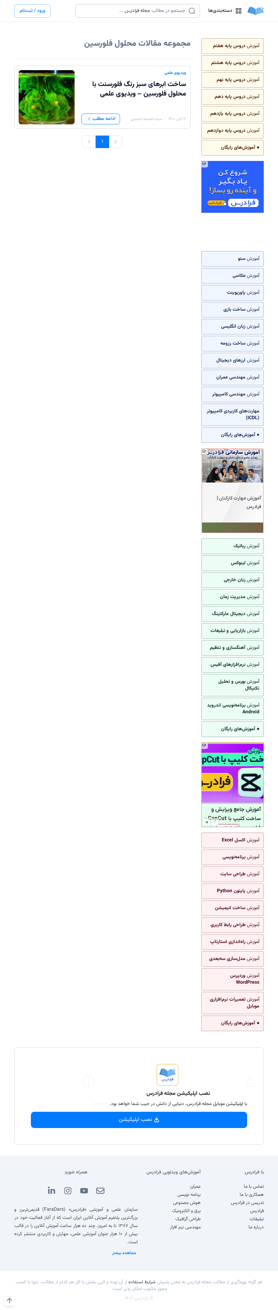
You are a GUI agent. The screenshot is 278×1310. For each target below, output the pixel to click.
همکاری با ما (252, 1195)
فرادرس (257, 1211)
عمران (195, 1186)
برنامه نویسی (189, 1195)
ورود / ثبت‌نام (32, 11)
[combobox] (133, 11)
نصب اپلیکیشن (135, 1119)
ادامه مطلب (104, 119)
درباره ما (256, 1227)
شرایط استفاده (142, 1282)
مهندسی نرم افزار (185, 1227)
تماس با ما (254, 1186)
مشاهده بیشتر (124, 1253)
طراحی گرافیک (188, 1219)
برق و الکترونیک (186, 1211)
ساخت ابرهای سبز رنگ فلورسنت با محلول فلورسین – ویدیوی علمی (139, 89)
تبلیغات (257, 1219)
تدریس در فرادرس (247, 1203)
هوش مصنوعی (187, 1203)
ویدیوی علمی (175, 73)
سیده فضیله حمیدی (146, 119)
